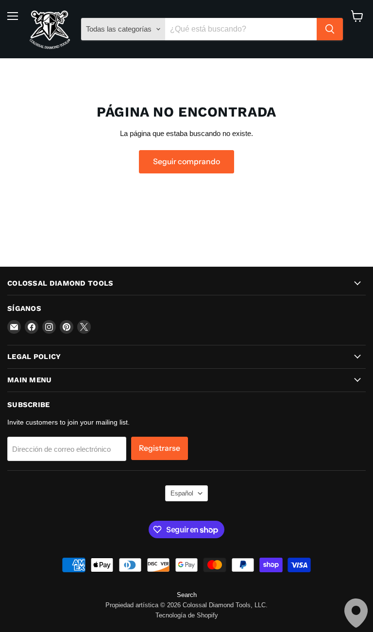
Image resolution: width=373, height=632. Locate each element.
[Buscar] (330, 29)
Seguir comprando (186, 161)
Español (181, 493)
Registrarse (159, 448)
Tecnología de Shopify (186, 615)
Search (187, 594)
